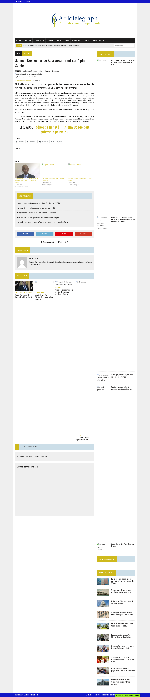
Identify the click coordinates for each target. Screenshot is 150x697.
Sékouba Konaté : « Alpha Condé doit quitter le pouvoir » (62, 129)
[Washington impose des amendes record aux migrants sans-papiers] (103, 617)
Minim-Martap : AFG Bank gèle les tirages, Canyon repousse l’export (38, 217)
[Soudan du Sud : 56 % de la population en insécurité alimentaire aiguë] (103, 662)
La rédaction (89, 695)
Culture (87, 40)
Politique (27, 40)
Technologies (76, 40)
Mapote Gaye (26, 81)
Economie (50, 40)
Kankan (47, 71)
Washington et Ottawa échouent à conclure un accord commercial (122, 591)
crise (35, 71)
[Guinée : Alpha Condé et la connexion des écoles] (54, 170)
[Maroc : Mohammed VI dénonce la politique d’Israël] (24, 289)
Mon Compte (19, 1)
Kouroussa (55, 71)
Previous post (48, 242)
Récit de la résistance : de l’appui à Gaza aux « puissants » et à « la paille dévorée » (43, 222)
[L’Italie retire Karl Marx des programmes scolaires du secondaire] (103, 673)
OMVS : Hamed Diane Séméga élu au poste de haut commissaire (44, 297)
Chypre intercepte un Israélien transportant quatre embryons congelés (120, 681)
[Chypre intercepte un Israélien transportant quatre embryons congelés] (103, 684)
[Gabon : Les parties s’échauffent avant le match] (103, 549)
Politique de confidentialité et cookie (112, 695)
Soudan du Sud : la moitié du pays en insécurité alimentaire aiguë (122, 647)
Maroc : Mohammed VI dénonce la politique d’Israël (23, 296)
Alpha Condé (27, 71)
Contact (97, 695)
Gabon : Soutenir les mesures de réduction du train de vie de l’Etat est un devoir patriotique (123, 219)
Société (59, 40)
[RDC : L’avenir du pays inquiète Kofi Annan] (85, 432)
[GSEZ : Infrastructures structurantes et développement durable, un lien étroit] (103, 211)
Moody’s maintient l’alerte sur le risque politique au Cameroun (36, 212)
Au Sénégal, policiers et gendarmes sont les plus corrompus (122, 375)
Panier (28, 1)
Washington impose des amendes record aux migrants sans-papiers (122, 613)
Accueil (18, 40)
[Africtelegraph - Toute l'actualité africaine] (75, 20)
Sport (67, 40)
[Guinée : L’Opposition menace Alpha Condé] (80, 170)
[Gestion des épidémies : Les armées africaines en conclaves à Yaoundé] (64, 284)
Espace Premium (98, 40)
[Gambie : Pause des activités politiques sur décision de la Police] (103, 537)
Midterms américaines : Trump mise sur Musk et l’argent (122, 602)
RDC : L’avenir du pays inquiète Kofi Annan (82, 438)
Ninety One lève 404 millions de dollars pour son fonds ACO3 (36, 208)
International (39, 40)
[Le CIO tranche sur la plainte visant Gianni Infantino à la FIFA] (103, 628)
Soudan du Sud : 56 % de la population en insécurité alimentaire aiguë (122, 659)
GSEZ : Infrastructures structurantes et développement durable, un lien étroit (123, 62)
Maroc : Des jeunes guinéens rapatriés (33, 456)
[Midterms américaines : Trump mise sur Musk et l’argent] (103, 606)
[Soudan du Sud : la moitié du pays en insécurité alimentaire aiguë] (103, 650)
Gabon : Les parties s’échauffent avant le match (123, 545)
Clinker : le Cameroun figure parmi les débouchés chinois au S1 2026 (38, 203)
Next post (62, 242)
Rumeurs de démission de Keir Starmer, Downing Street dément (121, 636)
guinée (40, 71)
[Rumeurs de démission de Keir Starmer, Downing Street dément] (103, 639)
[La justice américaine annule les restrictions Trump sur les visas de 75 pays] (103, 583)
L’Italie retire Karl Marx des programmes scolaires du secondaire (123, 669)
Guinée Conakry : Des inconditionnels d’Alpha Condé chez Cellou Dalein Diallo (26, 181)
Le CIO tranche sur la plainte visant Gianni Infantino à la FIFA (122, 624)
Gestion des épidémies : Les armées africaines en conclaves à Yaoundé (64, 292)
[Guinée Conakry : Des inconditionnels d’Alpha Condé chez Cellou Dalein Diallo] (27, 170)
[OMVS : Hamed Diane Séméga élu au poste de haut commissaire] (44, 289)
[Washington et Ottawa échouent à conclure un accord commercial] (103, 594)
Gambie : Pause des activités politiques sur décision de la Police (122, 388)
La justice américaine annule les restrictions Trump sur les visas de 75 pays (122, 581)
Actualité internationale (106, 573)
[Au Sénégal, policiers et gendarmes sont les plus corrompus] (103, 380)
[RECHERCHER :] (124, 45)
